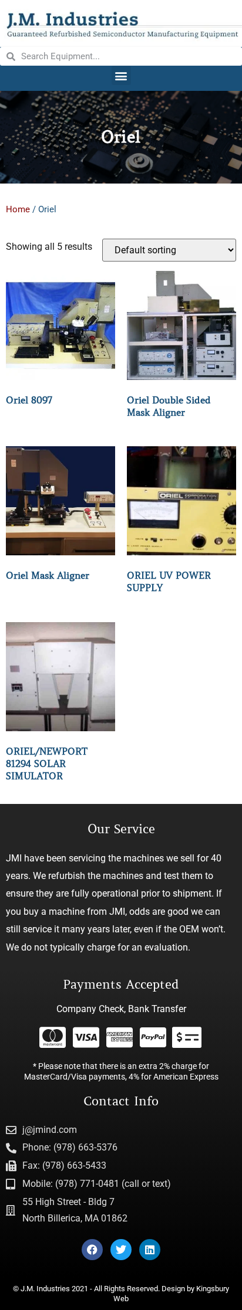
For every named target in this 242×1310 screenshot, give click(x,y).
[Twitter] (121, 1249)
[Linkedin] (149, 1249)
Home (18, 209)
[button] (121, 75)
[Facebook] (92, 1249)
